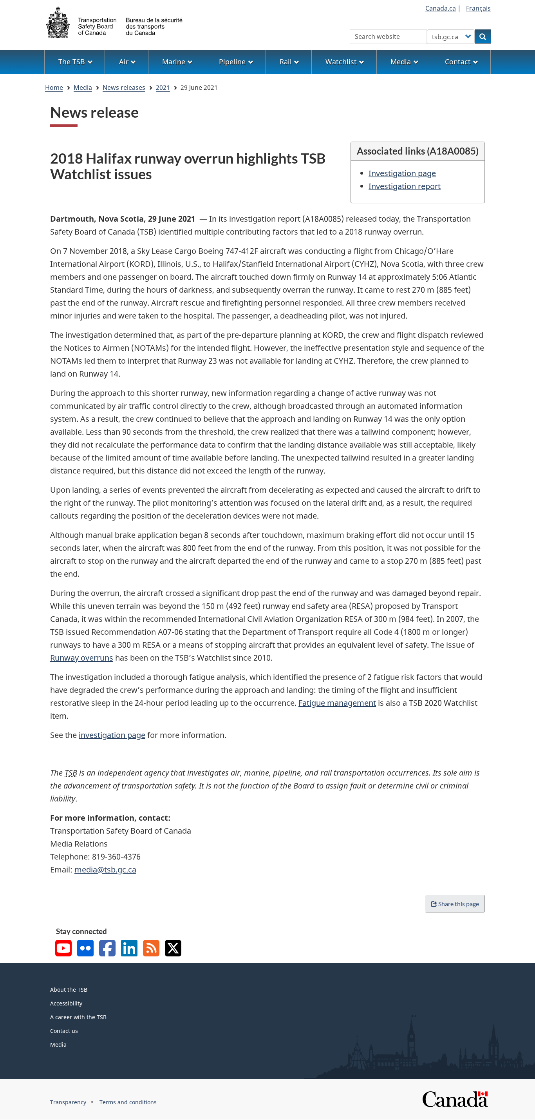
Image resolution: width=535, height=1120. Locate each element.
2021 (163, 87)
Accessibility (66, 1003)
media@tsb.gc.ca (105, 869)
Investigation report (405, 186)
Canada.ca (440, 8)
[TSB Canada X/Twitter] (173, 949)
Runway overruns (81, 657)
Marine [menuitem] (173, 61)
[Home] (114, 21)
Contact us (64, 1030)
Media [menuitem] (400, 61)
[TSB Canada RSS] (151, 949)
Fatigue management (337, 702)
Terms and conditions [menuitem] (128, 1102)
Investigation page (402, 173)
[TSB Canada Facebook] (107, 949)
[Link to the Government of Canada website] (455, 1098)
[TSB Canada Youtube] (63, 949)
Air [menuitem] (123, 61)
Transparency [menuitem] (68, 1102)
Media (83, 87)
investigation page (112, 735)
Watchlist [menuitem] (341, 61)
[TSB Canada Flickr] (85, 949)
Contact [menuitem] (458, 61)
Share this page (458, 903)
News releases (124, 87)
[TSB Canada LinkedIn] (129, 949)
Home (54, 87)
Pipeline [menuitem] (232, 61)
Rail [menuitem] (286, 61)
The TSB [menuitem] (71, 61)
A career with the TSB (78, 1017)
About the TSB (68, 989)
